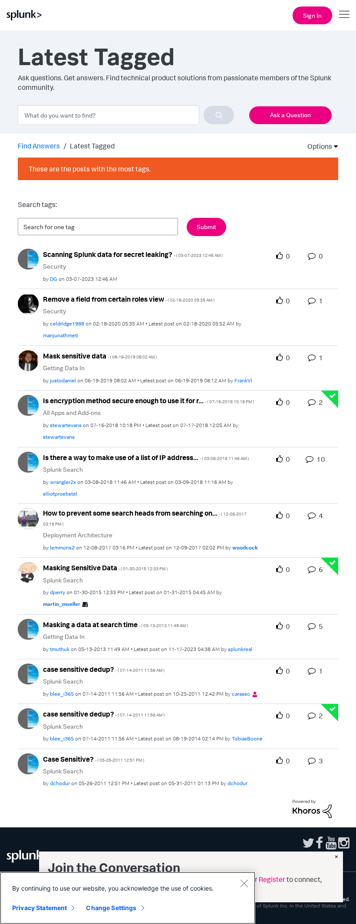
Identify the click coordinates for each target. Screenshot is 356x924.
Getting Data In (64, 368)
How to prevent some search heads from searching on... (145, 517)
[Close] (244, 883)
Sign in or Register (257, 879)
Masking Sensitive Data (105, 567)
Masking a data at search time (115, 624)
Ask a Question (290, 114)
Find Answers (39, 145)
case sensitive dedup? (104, 669)
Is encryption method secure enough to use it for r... (148, 400)
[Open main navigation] (344, 14)
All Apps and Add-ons (72, 412)
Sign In (312, 15)
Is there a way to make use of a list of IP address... (146, 457)
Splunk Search (63, 469)
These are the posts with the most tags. (90, 168)
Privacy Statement (39, 907)
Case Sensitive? (93, 759)
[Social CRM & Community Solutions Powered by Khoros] (312, 808)
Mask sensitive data (100, 356)
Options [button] (316, 146)
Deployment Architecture (77, 535)
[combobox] (126, 115)
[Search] (219, 115)
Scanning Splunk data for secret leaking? (133, 254)
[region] (127, 898)
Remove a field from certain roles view (128, 299)
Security (54, 266)
